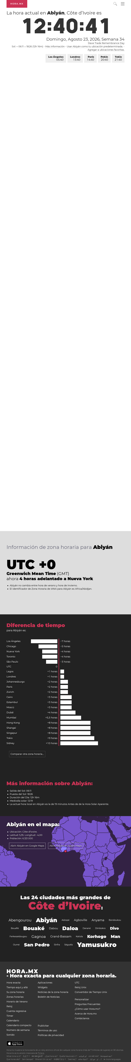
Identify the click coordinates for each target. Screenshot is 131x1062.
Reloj (9, 1006)
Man (115, 936)
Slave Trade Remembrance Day (106, 43)
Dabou (53, 928)
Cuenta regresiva (16, 1011)
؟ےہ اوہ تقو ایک (96, 1059)
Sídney (10, 743)
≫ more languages (112, 1059)
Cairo (10, 697)
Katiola (79, 936)
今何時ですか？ (60, 1059)
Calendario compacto (19, 1025)
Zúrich (10, 692)
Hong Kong (13, 722)
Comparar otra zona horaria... (27, 754)
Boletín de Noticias (49, 996)
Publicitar (43, 1025)
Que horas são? (13, 1059)
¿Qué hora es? (51, 1056)
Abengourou (20, 920)
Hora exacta (13, 982)
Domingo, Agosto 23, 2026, (85, 39)
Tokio (118, 58)
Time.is (41, 1053)
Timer (10, 1015)
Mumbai (11, 717)
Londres (75, 58)
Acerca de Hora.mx (86, 1013)
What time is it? (14, 1056)
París (90, 58)
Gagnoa (38, 936)
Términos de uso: (47, 1030)
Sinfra (57, 944)
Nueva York (13, 651)
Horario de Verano (17, 1001)
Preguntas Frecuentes (87, 1004)
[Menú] (122, 4)
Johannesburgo (16, 681)
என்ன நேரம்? (83, 1059)
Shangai (11, 727)
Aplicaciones (45, 982)
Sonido (10, 1034)
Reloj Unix (80, 987)
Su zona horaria (15, 992)
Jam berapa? (27, 1059)
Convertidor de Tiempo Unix (91, 992)
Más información (55, 46)
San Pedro (37, 945)
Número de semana (18, 1030)
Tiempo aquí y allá (17, 987)
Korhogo (96, 936)
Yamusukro (97, 945)
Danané (87, 928)
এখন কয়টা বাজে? (93, 1056)
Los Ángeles (55, 58)
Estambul (12, 702)
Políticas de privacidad (51, 1035)
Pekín (104, 58)
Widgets (42, 987)
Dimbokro (100, 928)
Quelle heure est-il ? (68, 1056)
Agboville (80, 920)
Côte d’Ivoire (64, 905)
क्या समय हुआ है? (37, 1056)
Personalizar (82, 999)
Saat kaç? (72, 1059)
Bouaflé (15, 928)
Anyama (98, 920)
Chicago (11, 646)
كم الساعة (83, 1056)
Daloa (70, 928)
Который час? (106, 1056)
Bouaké (34, 928)
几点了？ (26, 1056)
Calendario (13, 1020)
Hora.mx (16, 4)
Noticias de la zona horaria (53, 992)
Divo (114, 928)
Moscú (10, 707)
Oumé (16, 944)
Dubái (10, 712)
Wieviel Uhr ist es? (43, 1059)
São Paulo (12, 661)
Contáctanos (82, 1018)
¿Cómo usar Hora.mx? (87, 1009)
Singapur (12, 733)
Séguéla (68, 944)
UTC (9, 666)
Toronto (11, 656)
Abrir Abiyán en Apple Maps (66, 845)
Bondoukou (115, 920)
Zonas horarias (15, 996)
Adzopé (65, 920)
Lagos (10, 671)
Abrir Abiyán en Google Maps (27, 845)
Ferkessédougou (18, 936)
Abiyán (46, 920)
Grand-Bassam (60, 936)
